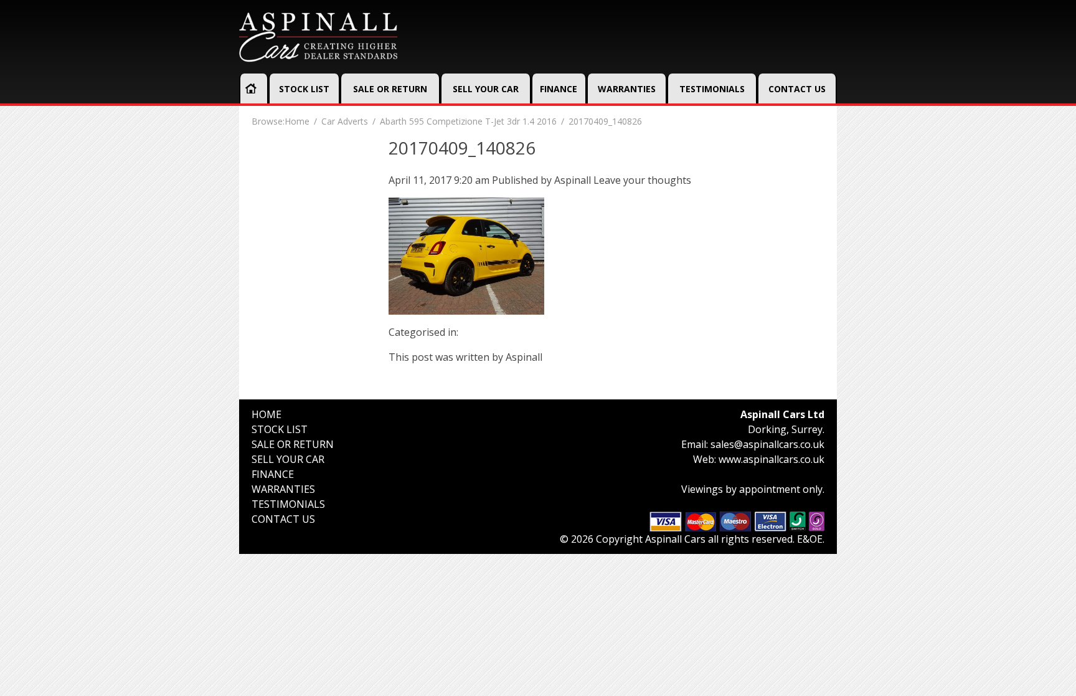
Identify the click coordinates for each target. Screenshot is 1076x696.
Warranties (627, 89)
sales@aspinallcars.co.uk (767, 444)
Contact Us (797, 89)
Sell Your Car (486, 89)
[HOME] (251, 88)
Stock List (304, 89)
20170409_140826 (462, 148)
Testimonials (712, 89)
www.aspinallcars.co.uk (771, 459)
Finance (558, 89)
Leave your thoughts (642, 180)
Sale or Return (390, 89)
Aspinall (572, 180)
